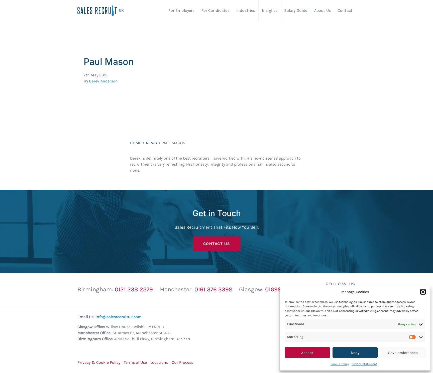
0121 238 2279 (134, 289)
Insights (269, 10)
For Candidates (215, 10)
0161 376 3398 (213, 289)
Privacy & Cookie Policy (98, 362)
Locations (159, 362)
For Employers (181, 10)
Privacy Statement (364, 364)
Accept (307, 352)
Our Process (182, 362)
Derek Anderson (103, 81)
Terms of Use (135, 362)
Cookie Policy (340, 364)
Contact (345, 10)
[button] (422, 291)
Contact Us (216, 243)
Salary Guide (295, 10)
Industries (245, 10)
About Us (322, 10)
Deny (355, 352)
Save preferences (403, 352)
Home (136, 143)
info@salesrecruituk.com (118, 316)
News (151, 143)
